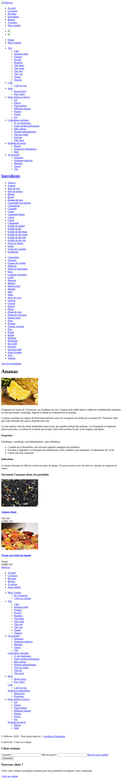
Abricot (11, 182)
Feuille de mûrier (16, 226)
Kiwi (10, 271)
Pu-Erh (17, 59)
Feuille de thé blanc (17, 231)
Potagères (19, 696)
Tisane (17, 77)
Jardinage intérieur (23, 160)
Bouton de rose (15, 200)
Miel (16, 151)
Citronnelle (13, 223)
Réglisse (12, 338)
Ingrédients (13, 16)
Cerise (11, 217)
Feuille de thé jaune (17, 234)
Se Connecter (21, 595)
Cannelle (12, 208)
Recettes (12, 13)
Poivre (17, 114)
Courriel (6, 754)
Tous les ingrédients (11, 363)
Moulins (18, 163)
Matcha (11, 283)
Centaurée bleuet (16, 214)
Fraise (11, 246)
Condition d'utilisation (54, 736)
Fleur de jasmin (15, 243)
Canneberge (14, 205)
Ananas (11, 185)
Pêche (11, 309)
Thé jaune (19, 68)
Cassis (11, 211)
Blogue (11, 19)
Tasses (17, 166)
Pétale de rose (15, 312)
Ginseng (12, 260)
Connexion (7, 758)
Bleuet (17, 146)
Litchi (11, 277)
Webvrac (5, 567)
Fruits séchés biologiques (26, 126)
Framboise (13, 251)
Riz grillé (12, 343)
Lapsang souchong (17, 274)
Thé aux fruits (21, 134)
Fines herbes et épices (19, 97)
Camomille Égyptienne (19, 203)
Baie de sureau (15, 191)
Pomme (11, 323)
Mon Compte (14, 42)
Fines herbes (20, 105)
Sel (15, 117)
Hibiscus (12, 266)
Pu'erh (11, 332)
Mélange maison (22, 108)
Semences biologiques (25, 149)
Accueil (12, 8)
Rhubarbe (13, 340)
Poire (10, 320)
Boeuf (11, 197)
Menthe (11, 289)
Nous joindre (14, 25)
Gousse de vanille (17, 263)
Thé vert (18, 74)
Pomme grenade (16, 326)
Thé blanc (19, 65)
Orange (11, 303)
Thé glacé (19, 140)
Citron (11, 220)
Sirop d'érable (15, 352)
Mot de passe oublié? (98, 754)
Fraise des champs (17, 249)
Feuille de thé (14, 228)
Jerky (10, 88)
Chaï (16, 51)
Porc (10, 329)
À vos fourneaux (22, 123)
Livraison (12, 11)
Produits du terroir (17, 143)
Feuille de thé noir (17, 237)
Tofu (10, 355)
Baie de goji (14, 188)
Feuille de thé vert (17, 240)
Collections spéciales (18, 120)
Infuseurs (18, 157)
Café (10, 82)
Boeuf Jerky (20, 91)
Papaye (11, 306)
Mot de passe (49, 754)
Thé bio (18, 137)
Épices (17, 102)
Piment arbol (14, 317)
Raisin (11, 335)
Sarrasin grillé (15, 349)
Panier (11, 39)
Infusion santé (21, 53)
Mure (10, 294)
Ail (15, 100)
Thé (10, 48)
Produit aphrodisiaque (25, 131)
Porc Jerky (19, 94)
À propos (12, 22)
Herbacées (19, 693)
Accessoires (14, 154)
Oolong (18, 56)
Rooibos (18, 62)
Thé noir (18, 71)
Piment (17, 111)
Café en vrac (20, 85)
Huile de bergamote (18, 268)
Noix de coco (14, 297)
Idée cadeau (20, 128)
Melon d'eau (14, 286)
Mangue (12, 280)
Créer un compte (22, 598)
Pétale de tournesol (17, 315)
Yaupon (18, 79)
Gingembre (13, 257)
